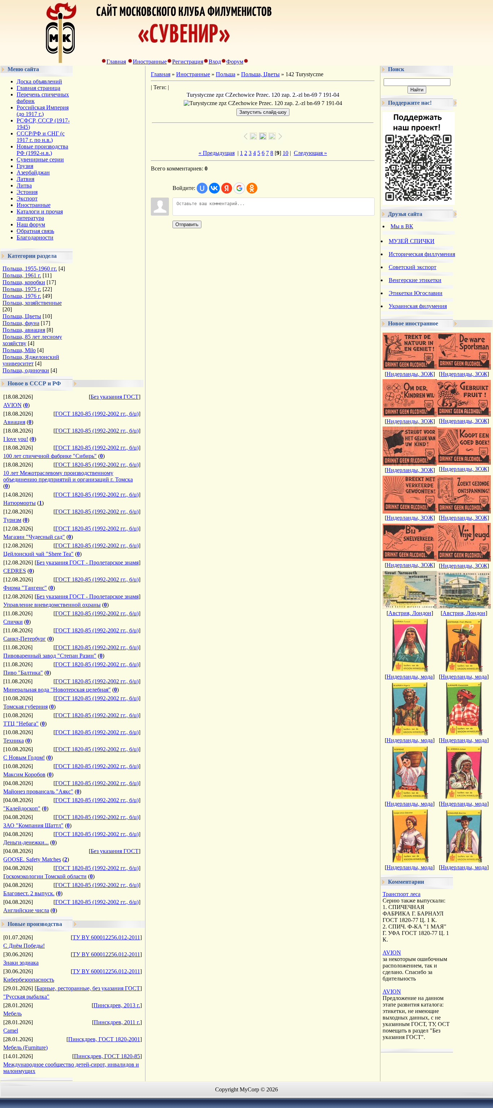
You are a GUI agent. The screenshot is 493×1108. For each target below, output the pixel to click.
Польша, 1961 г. (22, 275)
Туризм (12, 520)
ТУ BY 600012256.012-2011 (106, 937)
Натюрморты (19, 503)
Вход (215, 62)
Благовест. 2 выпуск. (28, 893)
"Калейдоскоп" (21, 808)
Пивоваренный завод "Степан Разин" (49, 656)
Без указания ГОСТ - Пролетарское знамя (87, 562)
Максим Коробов (24, 774)
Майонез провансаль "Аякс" (38, 791)
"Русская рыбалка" (26, 997)
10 (285, 153)
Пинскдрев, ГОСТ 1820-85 (107, 1056)
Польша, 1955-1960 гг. (30, 268)
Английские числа (26, 910)
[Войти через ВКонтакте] (214, 188)
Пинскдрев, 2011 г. (117, 1022)
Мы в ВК (402, 226)
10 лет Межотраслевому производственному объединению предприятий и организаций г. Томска (68, 476)
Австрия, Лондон (409, 613)
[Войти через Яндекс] (226, 188)
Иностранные (150, 62)
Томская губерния (25, 707)
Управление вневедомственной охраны (52, 605)
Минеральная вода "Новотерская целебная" (57, 690)
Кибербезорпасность (28, 980)
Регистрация (187, 62)
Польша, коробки (24, 282)
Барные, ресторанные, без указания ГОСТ (88, 988)
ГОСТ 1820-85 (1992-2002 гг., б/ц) (97, 414)
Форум (234, 62)
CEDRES (14, 571)
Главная (116, 62)
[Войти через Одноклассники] (252, 188)
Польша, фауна (21, 323)
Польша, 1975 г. (22, 289)
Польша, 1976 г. (22, 296)
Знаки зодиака (21, 963)
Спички (13, 622)
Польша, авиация (24, 330)
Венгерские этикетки (415, 280)
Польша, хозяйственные (32, 303)
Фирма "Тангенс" (25, 588)
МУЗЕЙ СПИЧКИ (412, 241)
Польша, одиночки (26, 370)
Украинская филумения (418, 306)
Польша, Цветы (22, 316)
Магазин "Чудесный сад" (34, 537)
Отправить (186, 224)
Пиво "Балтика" (23, 673)
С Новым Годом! (24, 757)
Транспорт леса (401, 894)
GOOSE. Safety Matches (32, 859)
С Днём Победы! (24, 946)
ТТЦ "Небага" (21, 723)
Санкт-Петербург (24, 639)
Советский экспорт (412, 267)
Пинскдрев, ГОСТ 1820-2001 (104, 1039)
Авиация (14, 422)
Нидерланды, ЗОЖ (410, 374)
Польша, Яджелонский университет (31, 360)
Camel (10, 1030)
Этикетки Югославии (415, 293)
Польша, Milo (19, 350)
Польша (225, 74)
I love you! (15, 439)
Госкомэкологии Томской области (45, 876)
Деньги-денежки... (26, 842)
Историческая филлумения (422, 254)
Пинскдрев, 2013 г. (116, 1005)
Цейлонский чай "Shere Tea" (38, 554)
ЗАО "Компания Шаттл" (33, 825)
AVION (12, 405)
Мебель (12, 1013)
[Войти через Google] (239, 188)
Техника (13, 740)
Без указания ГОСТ (115, 397)
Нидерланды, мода (410, 677)
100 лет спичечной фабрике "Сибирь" (50, 456)
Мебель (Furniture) (25, 1047)
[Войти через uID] (202, 188)
